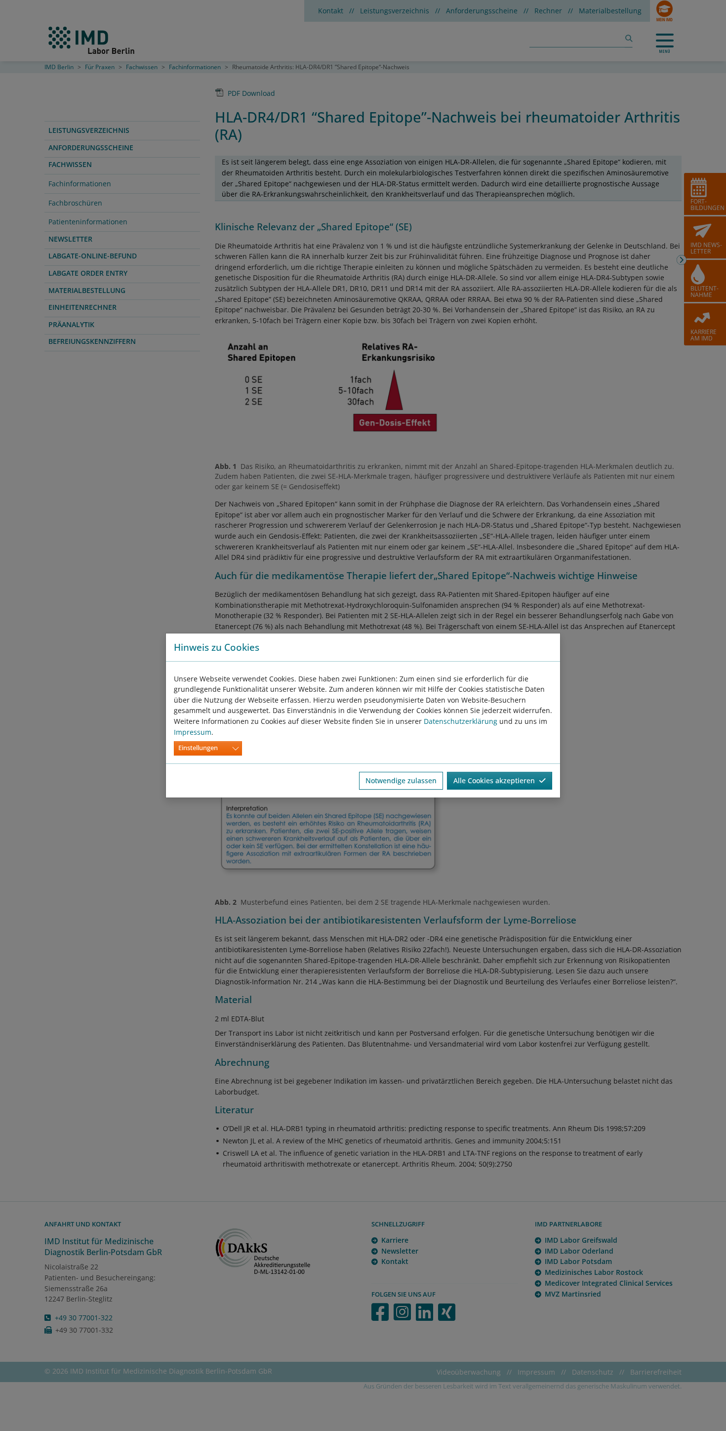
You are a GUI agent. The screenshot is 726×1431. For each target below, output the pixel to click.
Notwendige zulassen (401, 780)
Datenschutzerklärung (460, 721)
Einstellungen (198, 748)
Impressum (192, 732)
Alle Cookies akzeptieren (496, 780)
